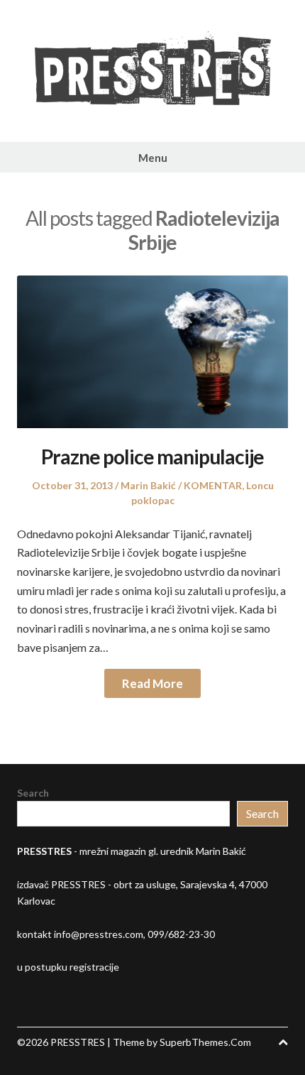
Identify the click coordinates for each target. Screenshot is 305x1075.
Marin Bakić (148, 485)
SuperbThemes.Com (205, 1042)
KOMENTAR (213, 485)
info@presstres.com (98, 934)
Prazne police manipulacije (152, 456)
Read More (152, 683)
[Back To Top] (283, 1042)
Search (33, 793)
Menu (152, 157)
